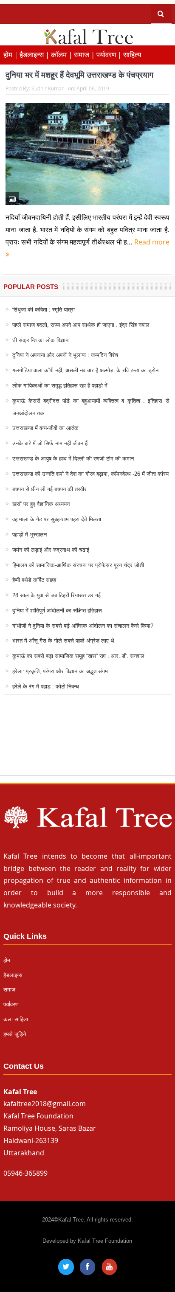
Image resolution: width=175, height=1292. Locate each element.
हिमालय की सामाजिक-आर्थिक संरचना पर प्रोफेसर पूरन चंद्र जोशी (78, 565)
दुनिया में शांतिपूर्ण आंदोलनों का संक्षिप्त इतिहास (57, 610)
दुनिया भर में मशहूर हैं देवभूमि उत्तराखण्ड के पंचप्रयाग (79, 74)
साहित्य (132, 54)
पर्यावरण (11, 1004)
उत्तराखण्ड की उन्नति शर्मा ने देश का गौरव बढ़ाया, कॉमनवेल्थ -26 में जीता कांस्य (90, 474)
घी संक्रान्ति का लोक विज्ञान (40, 340)
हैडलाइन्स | (35, 54)
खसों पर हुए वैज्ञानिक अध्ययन (41, 504)
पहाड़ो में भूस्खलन (29, 534)
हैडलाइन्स (13, 975)
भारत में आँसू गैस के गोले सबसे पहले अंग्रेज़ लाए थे (63, 641)
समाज (9, 989)
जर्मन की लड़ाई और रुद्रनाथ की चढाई (50, 550)
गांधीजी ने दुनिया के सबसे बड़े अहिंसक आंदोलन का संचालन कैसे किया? (82, 626)
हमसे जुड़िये (14, 1034)
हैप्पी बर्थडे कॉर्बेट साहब (34, 580)
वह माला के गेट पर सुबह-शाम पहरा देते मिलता (56, 519)
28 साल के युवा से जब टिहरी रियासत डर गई (56, 595)
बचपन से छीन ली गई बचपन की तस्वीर (49, 489)
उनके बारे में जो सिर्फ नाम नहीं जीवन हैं (50, 443)
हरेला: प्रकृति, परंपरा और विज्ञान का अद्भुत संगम (60, 671)
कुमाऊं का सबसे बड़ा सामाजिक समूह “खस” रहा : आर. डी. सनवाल (78, 656)
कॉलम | (62, 54)
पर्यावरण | (109, 54)
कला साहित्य (15, 1019)
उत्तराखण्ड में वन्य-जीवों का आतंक (45, 428)
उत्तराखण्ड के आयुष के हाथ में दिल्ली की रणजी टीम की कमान (73, 458)
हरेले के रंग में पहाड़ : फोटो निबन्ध (45, 686)
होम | (11, 54)
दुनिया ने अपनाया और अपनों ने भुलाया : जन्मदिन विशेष (65, 355)
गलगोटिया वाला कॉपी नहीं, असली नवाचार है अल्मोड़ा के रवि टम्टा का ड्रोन (85, 370)
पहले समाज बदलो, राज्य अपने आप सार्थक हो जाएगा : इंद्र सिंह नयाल (81, 325)
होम (6, 960)
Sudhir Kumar (47, 88)
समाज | (85, 54)
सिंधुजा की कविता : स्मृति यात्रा (43, 309)
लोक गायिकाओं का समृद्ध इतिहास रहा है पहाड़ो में (59, 385)
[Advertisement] (87, 743)
